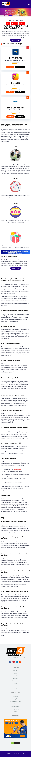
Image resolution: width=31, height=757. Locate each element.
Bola (15, 673)
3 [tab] (11, 15)
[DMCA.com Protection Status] (15, 743)
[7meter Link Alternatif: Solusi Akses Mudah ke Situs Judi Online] (15, 79)
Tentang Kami (15, 693)
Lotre (15, 683)
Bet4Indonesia (17, 469)
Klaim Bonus (15, 268)
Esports (15, 675)
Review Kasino (15, 709)
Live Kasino (15, 678)
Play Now (11, 66)
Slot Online (15, 670)
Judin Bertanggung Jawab (15, 701)
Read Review (20, 66)
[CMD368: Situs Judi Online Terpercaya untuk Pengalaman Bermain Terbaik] (15, 104)
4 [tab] (15, 15)
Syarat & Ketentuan (15, 704)
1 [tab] (2, 15)
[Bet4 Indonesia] (6, 5)
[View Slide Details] (15, 12)
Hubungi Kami (15, 699)
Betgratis (15, 696)
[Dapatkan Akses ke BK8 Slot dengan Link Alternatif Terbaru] (15, 54)
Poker (15, 686)
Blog (15, 711)
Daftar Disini (15, 40)
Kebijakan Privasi (15, 706)
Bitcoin (15, 688)
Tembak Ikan (15, 680)
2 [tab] (6, 15)
